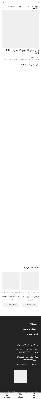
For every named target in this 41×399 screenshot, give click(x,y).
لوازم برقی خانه (8, 59)
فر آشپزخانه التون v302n (30, 297)
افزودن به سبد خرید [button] (30, 304)
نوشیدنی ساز (35, 61)
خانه (36, 6)
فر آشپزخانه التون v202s (10, 297)
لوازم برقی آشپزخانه (16, 6)
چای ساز (35, 8)
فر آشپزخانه (25, 292)
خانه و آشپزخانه (28, 6)
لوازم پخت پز (30, 294)
